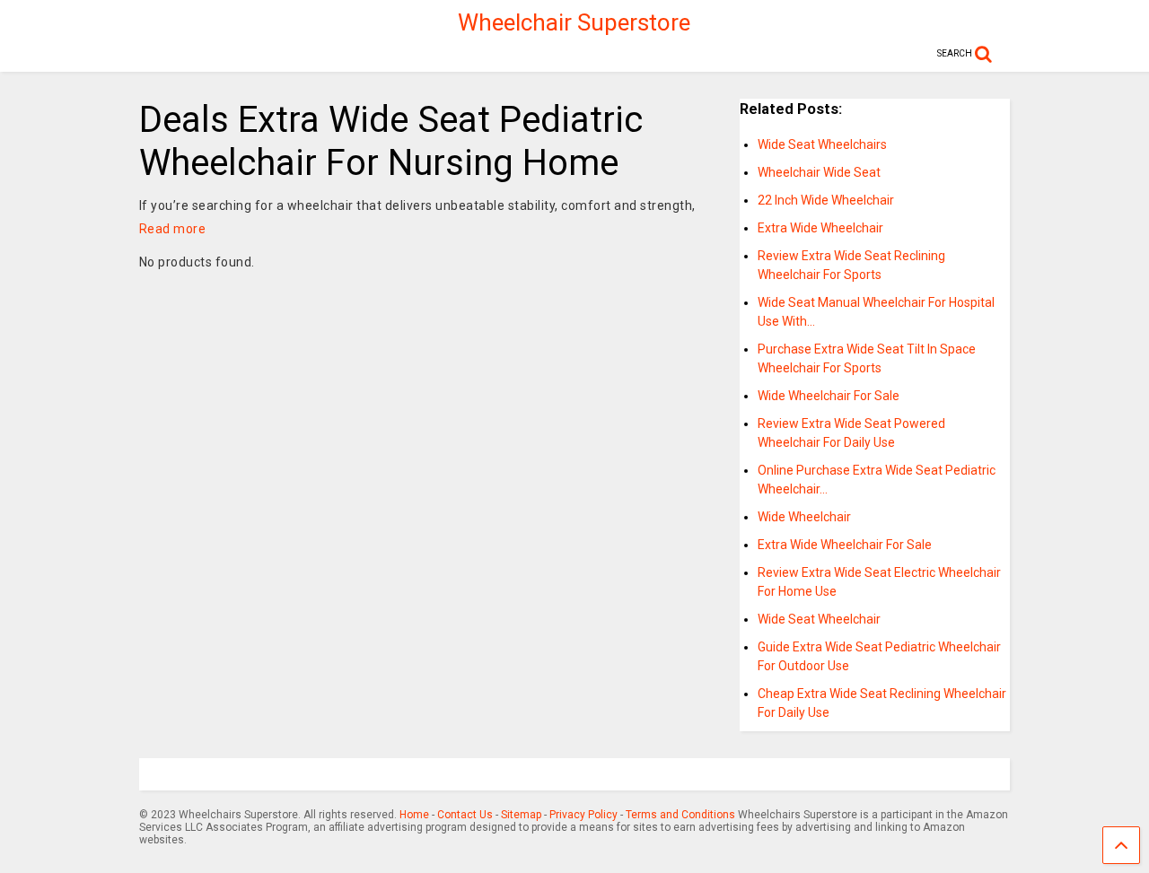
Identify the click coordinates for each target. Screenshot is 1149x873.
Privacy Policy (583, 814)
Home (414, 814)
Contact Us (465, 814)
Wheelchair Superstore (574, 22)
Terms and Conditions (680, 814)
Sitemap (521, 814)
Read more (172, 229)
